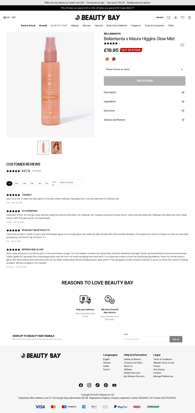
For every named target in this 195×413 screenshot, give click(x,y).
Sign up (176, 339)
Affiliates (128, 369)
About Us (128, 366)
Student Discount (132, 372)
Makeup (75, 25)
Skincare (87, 25)
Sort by (54, 183)
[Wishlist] (182, 17)
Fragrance (136, 25)
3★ (32, 183)
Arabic (106, 366)
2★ (39, 183)
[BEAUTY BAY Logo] (97, 17)
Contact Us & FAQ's (133, 362)
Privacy (156, 366)
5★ (16, 183)
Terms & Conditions (162, 359)
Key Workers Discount (134, 376)
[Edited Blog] (160, 17)
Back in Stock (28, 25)
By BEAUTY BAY (59, 25)
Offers (171, 25)
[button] (168, 17)
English (106, 359)
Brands (43, 25)
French (106, 369)
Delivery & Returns (132, 359)
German (107, 362)
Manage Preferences (163, 376)
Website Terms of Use (163, 362)
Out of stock (145, 80)
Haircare (99, 25)
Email (126, 334)
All (9, 183)
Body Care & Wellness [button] (117, 25)
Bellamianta (112, 33)
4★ (24, 183)
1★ (47, 183)
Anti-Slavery (159, 369)
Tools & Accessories (154, 25)
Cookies (157, 372)
